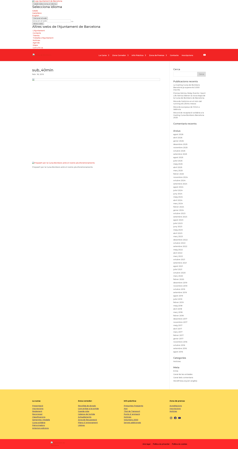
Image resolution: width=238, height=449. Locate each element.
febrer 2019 (178, 302)
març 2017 (177, 332)
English (35, 15)
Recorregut (37, 414)
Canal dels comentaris (183, 377)
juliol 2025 (177, 161)
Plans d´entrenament (88, 423)
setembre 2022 (180, 246)
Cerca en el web (39, 21)
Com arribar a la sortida (88, 409)
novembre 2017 (180, 322)
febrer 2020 (178, 279)
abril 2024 (177, 200)
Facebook (201, 55)
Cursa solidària (38, 423)
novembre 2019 (180, 286)
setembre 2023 (180, 217)
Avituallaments (84, 417)
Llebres (81, 425)
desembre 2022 (180, 240)
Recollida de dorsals (87, 406)
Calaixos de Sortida (86, 414)
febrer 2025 (178, 174)
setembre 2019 (180, 292)
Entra (175, 371)
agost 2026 (178, 134)
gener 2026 (178, 141)
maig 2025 (178, 164)
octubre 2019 (179, 289)
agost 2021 (178, 266)
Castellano (37, 13)
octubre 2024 (179, 180)
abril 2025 (177, 167)
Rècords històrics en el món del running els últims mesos (187, 102)
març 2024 (178, 203)
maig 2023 (178, 230)
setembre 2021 (180, 263)
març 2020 (178, 276)
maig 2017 (177, 325)
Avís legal (146, 444)
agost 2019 (178, 296)
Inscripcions (187, 55)
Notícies (177, 361)
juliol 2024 (178, 190)
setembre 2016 (180, 348)
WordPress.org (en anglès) (185, 381)
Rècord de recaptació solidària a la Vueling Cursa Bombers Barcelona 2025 (188, 115)
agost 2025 (178, 157)
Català (45, 4)
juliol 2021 (177, 269)
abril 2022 (177, 253)
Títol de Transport (132, 411)
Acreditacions (176, 406)
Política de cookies (179, 444)
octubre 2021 (179, 259)
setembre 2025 (180, 154)
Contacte (174, 55)
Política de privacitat (161, 444)
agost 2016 (178, 352)
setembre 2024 (180, 184)
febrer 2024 (178, 207)
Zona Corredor (119, 55)
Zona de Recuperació (87, 420)
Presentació (37, 406)
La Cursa (103, 55)
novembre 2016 (180, 342)
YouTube (204, 55)
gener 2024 (178, 210)
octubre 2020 (179, 273)
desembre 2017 (180, 319)
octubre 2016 (179, 345)
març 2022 (178, 256)
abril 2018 (177, 309)
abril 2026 (177, 137)
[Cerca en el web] (72, 21)
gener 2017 (178, 339)
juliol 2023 (178, 223)
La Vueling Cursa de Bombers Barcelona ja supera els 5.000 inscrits (186, 87)
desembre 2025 (180, 144)
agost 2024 (178, 187)
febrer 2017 (178, 335)
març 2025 (178, 170)
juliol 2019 (177, 299)
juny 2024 (177, 194)
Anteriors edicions (40, 428)
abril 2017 (177, 329)
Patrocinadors (38, 425)
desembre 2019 (180, 283)
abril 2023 (177, 233)
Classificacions (38, 417)
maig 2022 (178, 250)
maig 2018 (177, 306)
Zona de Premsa (156, 55)
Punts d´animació (132, 414)
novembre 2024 (180, 177)
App (126, 409)
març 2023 (178, 236)
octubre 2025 (179, 151)
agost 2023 (178, 220)
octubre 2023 (179, 213)
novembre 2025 (180, 147)
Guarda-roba (83, 411)
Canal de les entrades (183, 374)
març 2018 (177, 312)
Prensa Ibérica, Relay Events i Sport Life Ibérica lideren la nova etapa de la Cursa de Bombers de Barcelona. (189, 95)
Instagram (197, 55)
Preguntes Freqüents (133, 406)
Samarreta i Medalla (41, 420)
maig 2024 (178, 197)
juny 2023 (177, 226)
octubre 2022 (179, 243)
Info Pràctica (137, 55)
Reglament (37, 411)
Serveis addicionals (132, 423)
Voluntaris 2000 (131, 420)
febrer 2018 (178, 315)
